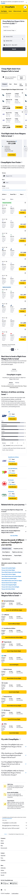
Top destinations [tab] (6, 559)
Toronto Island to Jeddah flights (9, 578)
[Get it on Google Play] (5, 883)
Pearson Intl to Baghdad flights (9, 584)
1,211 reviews (11, 416)
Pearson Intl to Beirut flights (8, 589)
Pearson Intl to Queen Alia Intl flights (10, 587)
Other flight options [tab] (7, 555)
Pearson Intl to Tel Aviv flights (9, 574)
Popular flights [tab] (17, 555)
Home (5, 834)
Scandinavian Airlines (13, 457)
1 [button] (12, 349)
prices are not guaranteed (7, 818)
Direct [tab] (15, 84)
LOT (9, 411)
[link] (11, 154)
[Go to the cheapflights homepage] (10, 7)
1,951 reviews (11, 461)
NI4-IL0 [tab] (11, 382)
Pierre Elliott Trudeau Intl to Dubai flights (11, 576)
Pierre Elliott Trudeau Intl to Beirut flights (11, 572)
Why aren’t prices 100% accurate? (10, 828)
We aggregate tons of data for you (10, 825)
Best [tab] (10, 84)
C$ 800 (12, 23)
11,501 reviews (12, 484)
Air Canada (11, 480)
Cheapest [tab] (4, 84)
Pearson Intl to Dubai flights (8, 570)
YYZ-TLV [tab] (14, 369)
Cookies (3, 3)
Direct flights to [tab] (6, 552)
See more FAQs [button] (14, 535)
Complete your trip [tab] (18, 548)
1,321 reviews (11, 496)
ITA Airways (11, 491)
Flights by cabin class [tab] (17, 552)
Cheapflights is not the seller (9, 823)
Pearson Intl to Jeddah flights (8, 568)
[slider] (26, 190)
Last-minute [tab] (21, 84)
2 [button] (15, 349)
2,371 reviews (11, 473)
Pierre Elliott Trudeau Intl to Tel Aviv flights (12, 580)
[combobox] (15, 176)
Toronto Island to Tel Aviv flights (9, 582)
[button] (26, 2)
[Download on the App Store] (14, 883)
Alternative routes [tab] (6, 548)
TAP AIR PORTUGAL (12, 468)
